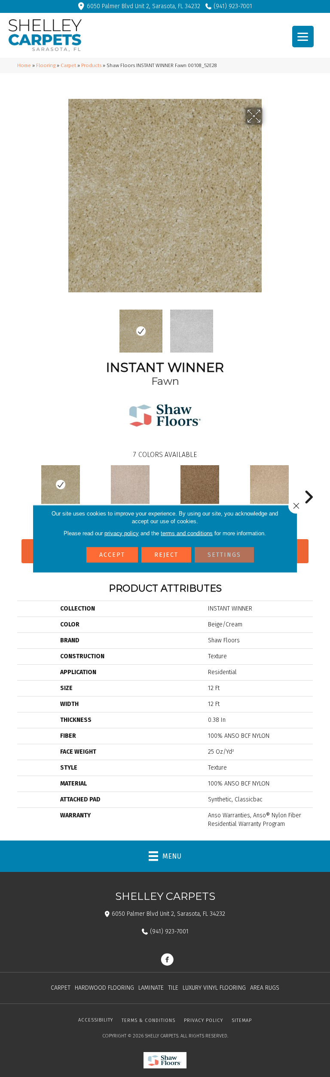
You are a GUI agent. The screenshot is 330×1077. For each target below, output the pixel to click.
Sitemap (242, 1020)
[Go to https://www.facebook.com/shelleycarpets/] (167, 960)
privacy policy (121, 533)
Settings (224, 554)
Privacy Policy (203, 1020)
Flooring (45, 65)
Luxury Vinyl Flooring (214, 987)
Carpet (68, 65)
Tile (173, 987)
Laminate (151, 987)
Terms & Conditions (148, 1020)
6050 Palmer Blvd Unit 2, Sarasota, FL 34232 (143, 6)
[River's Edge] (269, 484)
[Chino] (200, 484)
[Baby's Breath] (130, 484)
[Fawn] (60, 484)
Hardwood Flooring (104, 987)
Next (268, 326)
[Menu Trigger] (303, 36)
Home (24, 65)
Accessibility (95, 1020)
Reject (166, 554)
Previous (62, 326)
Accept (112, 554)
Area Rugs (264, 987)
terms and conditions (187, 533)
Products (91, 65)
